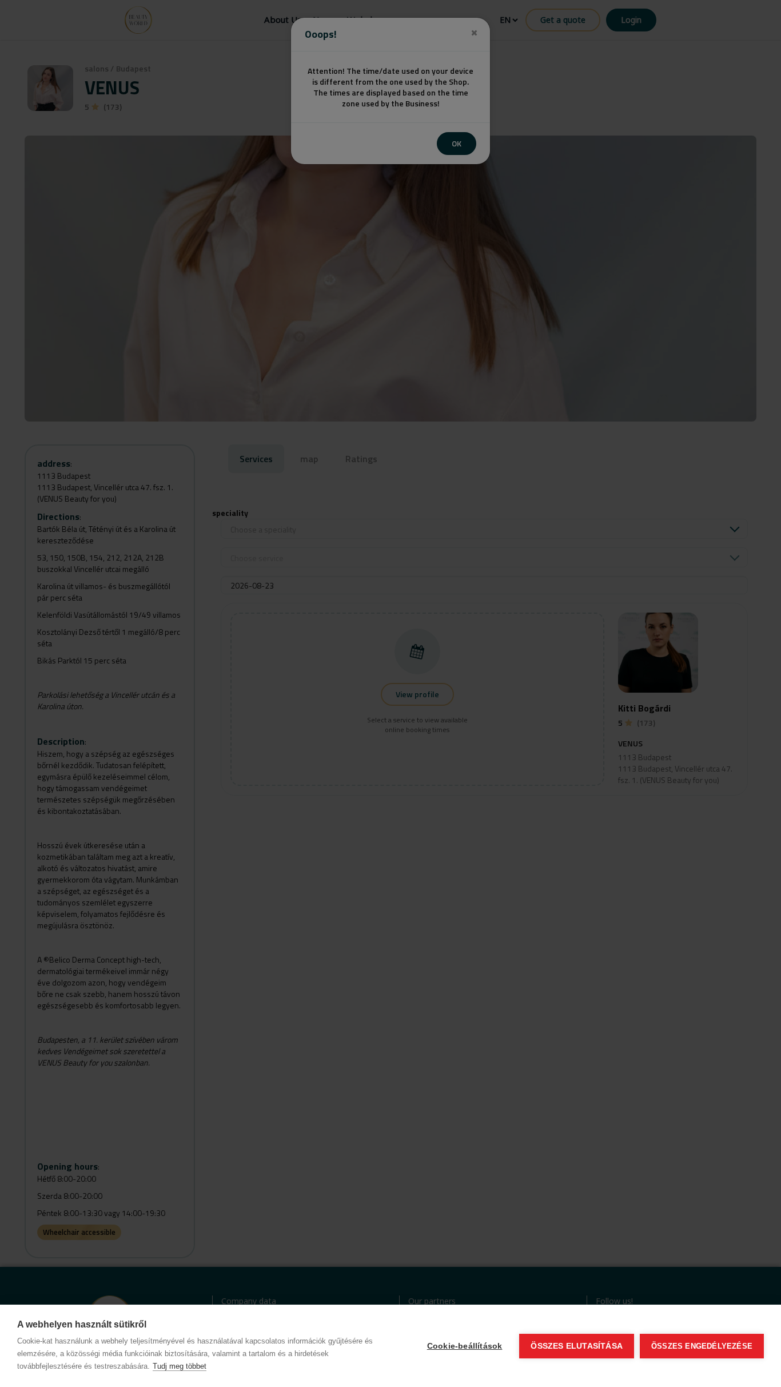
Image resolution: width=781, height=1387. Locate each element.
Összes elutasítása (577, 1346)
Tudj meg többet (179, 1366)
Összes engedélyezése (701, 1346)
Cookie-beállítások (465, 1346)
